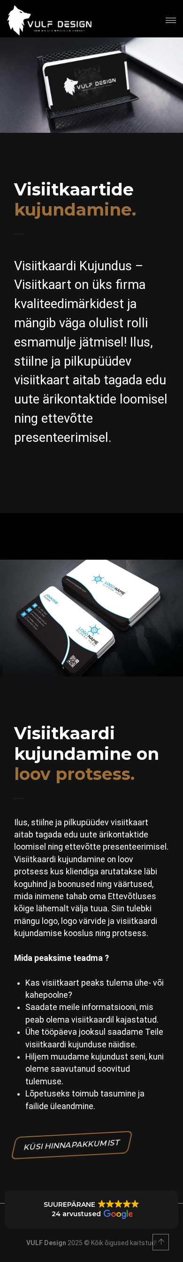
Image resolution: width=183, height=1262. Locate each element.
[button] (91, 1209)
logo (50, 921)
